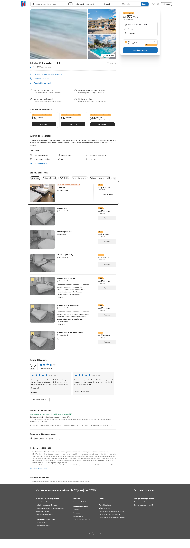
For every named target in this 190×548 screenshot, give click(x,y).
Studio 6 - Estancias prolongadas (46, 505)
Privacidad (102, 502)
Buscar (144, 4)
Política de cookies (140, 502)
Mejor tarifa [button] (35, 178)
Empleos (76, 510)
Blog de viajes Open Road (44, 514)
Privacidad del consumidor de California (112, 518)
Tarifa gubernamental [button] (79, 178)
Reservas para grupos (43, 525)
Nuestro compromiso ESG (81, 519)
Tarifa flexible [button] (64, 178)
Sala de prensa (78, 516)
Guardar (113, 63)
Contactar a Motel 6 (79, 502)
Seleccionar (44, 124)
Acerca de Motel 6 (42, 502)
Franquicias (77, 513)
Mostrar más (35, 388)
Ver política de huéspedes (38, 468)
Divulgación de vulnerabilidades (109, 514)
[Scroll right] (114, 178)
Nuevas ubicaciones (42, 511)
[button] (73, 74)
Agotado (107, 218)
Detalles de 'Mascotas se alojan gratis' (111, 511)
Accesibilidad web (105, 505)
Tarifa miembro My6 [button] (49, 178)
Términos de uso (104, 508)
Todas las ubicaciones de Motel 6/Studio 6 (50, 508)
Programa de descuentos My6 (144, 505)
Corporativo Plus (41, 522)
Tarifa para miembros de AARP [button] (100, 178)
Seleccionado (108, 194)
